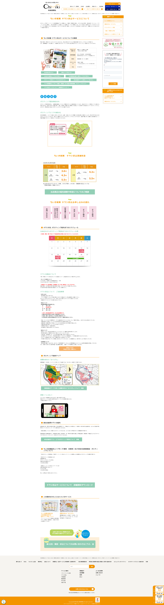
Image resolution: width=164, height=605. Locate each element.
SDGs (25, 561)
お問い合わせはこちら (82, 589)
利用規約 (93, 603)
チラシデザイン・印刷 (109, 27)
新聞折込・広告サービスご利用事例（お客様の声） (64, 561)
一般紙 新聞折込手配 (109, 31)
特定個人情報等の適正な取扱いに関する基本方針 (100, 561)
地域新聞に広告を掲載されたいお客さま (72, 9)
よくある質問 (99, 571)
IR (80, 577)
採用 (81, 575)
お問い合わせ (112, 4)
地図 (60, 280)
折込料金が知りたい (48, 72)
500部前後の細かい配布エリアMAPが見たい (79, 76)
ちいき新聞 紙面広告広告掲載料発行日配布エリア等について (109, 97)
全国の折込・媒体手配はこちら (112, 6)
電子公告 (18, 561)
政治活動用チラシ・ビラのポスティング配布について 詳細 (61, 439)
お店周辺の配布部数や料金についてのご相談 (70, 192)
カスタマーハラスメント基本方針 (136, 561)
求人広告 (63, 580)
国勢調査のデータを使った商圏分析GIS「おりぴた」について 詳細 (64, 388)
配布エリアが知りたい (66, 72)
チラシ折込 (63, 575)
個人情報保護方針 (83, 561)
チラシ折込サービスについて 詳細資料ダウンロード (56, 87)
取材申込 (40, 561)
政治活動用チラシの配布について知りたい (83, 79)
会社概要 (82, 573)
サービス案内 (64, 571)
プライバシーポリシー (87, 603)
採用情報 (101, 6)
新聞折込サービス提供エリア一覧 (112, 34)
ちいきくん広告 (32, 561)
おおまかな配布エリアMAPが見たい (52, 76)
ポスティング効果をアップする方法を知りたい (55, 79)
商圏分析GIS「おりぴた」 (110, 24)
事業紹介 (82, 571)
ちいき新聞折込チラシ (109, 20)
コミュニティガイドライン (120, 561)
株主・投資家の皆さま (112, 9)
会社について (47, 561)
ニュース (98, 575)
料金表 (82, 6)
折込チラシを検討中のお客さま (93, 9)
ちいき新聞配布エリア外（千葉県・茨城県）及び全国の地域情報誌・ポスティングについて (65, 83)
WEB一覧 (63, 582)
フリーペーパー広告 (66, 573)
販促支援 (63, 578)
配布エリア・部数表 (74, 6)
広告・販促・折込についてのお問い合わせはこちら (69, 544)
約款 (147, 561)
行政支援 (63, 577)
